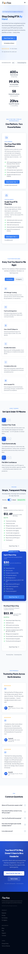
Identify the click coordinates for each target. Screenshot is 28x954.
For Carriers (9, 279)
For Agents (19, 279)
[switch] (9, 500)
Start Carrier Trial (11, 182)
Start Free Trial (8, 38)
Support (4, 933)
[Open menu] (24, 2)
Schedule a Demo (9, 43)
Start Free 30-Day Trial (13, 873)
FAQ (3, 930)
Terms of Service (6, 946)
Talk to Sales (14, 879)
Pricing (3, 915)
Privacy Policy (5, 943)
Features (4, 913)
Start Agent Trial (11, 236)
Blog (3, 928)
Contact (4, 935)
